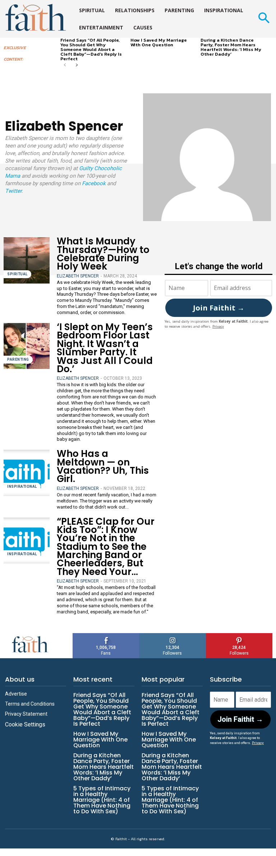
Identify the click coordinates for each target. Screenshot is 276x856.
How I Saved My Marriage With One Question (158, 42)
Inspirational (22, 486)
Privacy (218, 326)
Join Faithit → (218, 308)
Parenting (18, 359)
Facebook (94, 183)
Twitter (13, 191)
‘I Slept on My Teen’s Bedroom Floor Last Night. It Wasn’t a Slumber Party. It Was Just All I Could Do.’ (105, 348)
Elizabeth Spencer (78, 276)
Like (106, 635)
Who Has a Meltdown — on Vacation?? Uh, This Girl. (103, 466)
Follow (172, 635)
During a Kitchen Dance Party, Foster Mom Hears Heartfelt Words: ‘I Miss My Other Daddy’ (231, 47)
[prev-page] (64, 65)
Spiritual (17, 274)
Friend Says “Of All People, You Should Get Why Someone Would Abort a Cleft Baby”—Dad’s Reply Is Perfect (91, 49)
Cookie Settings (25, 724)
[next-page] (76, 65)
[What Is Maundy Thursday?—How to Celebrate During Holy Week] (27, 260)
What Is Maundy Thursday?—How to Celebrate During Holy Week (103, 254)
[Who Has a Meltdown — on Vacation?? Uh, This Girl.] (27, 473)
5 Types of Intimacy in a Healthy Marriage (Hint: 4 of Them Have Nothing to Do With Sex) (101, 799)
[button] (263, 18)
